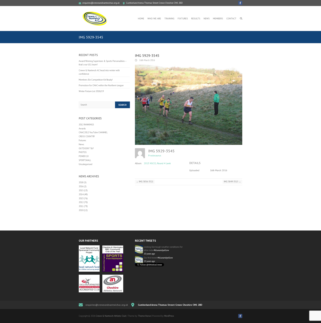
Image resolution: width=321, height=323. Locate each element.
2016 (81, 186)
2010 (81, 210)
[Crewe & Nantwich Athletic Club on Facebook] (240, 3)
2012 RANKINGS (86, 124)
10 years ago (149, 253)
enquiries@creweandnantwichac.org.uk (101, 3)
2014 (81, 194)
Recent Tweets (145, 240)
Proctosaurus (154, 155)
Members (218, 18)
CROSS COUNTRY (87, 136)
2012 (81, 202)
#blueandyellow (161, 250)
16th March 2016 (147, 60)
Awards (82, 128)
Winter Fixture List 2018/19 (91, 91)
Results (195, 18)
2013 (81, 198)
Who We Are (154, 18)
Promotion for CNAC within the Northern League (101, 85)
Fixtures (183, 18)
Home (141, 18)
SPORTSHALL (85, 160)
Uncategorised (85, 164)
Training (169, 18)
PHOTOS (83, 152)
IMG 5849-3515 (232, 181)
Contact (231, 18)
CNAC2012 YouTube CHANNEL (93, 132)
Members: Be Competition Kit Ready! (96, 79)
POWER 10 (83, 156)
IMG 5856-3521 (144, 181)
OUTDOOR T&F (86, 148)
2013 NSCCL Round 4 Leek (157, 163)
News (207, 18)
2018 (81, 182)
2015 (81, 190)
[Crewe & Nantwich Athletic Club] (95, 18)
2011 (81, 206)
